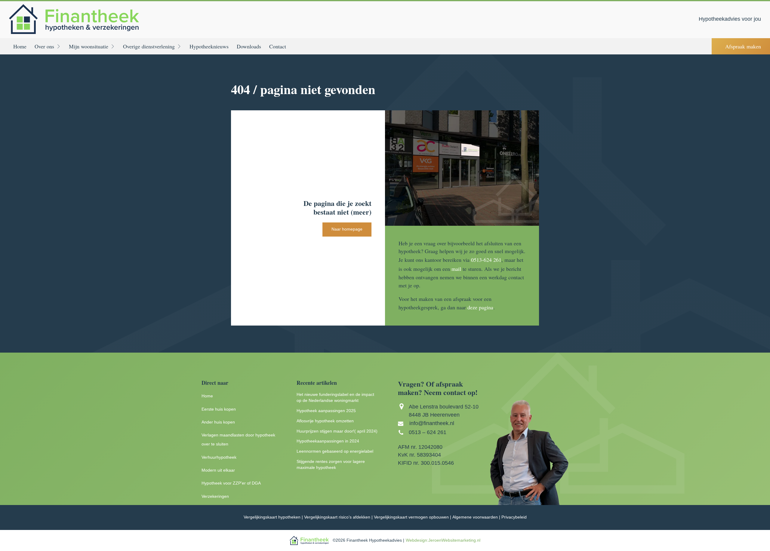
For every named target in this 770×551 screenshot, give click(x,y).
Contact (277, 46)
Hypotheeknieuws (209, 46)
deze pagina (480, 307)
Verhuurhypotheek (219, 457)
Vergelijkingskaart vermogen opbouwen (411, 517)
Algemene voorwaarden (475, 517)
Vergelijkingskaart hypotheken (272, 517)
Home (19, 46)
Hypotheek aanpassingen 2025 (326, 411)
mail (456, 268)
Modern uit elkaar (218, 470)
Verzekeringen (215, 496)
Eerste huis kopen (219, 409)
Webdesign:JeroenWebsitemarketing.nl (443, 540)
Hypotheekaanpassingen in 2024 (328, 441)
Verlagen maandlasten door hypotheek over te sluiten (238, 439)
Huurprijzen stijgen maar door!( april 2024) (337, 431)
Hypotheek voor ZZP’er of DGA (231, 483)
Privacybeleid (514, 517)
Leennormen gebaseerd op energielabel (335, 451)
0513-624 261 (486, 259)
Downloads (249, 46)
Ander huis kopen (218, 422)
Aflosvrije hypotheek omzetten (325, 421)
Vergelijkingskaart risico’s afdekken (337, 517)
